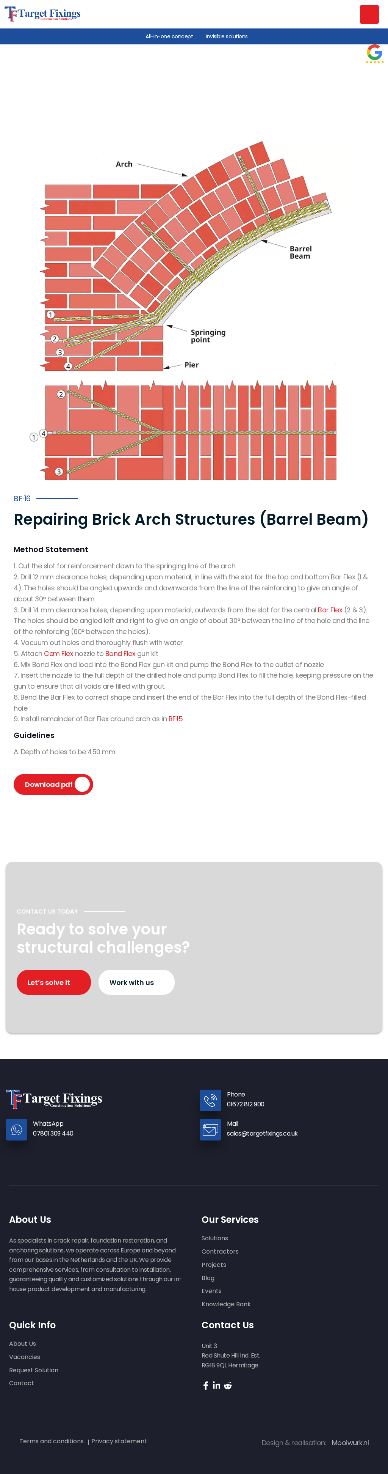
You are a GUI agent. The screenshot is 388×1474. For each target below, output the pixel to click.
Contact (21, 1383)
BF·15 (176, 719)
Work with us (132, 982)
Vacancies (24, 1357)
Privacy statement (119, 1441)
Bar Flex (330, 610)
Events (212, 1291)
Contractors (220, 1251)
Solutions (215, 1238)
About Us (22, 1344)
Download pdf (48, 784)
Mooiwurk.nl (350, 1442)
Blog (208, 1278)
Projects (214, 1265)
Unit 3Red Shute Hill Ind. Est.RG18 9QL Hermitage (231, 1356)
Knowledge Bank (226, 1304)
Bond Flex (120, 653)
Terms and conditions (51, 1441)
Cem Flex (58, 653)
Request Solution (33, 1370)
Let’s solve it (50, 982)
